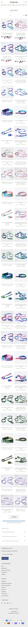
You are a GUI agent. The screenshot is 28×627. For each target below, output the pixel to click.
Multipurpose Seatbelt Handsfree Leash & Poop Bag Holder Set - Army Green (21, 469)
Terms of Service (5, 595)
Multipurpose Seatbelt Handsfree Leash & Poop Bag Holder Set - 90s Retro (21, 141)
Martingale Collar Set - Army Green (7, 427)
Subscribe (5, 558)
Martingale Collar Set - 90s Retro (7, 100)
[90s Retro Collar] (2, 36)
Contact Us (4, 589)
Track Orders (4, 572)
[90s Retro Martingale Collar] (3, 60)
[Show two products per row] (26, 15)
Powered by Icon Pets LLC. (14, 613)
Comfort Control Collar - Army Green (7, 447)
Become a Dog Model (6, 585)
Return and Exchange (6, 570)
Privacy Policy (4, 593)
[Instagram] (4, 603)
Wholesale (4, 581)
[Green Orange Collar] (9, 37)
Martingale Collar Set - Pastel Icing (7, 182)
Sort (10, 15)
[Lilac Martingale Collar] (12, 60)
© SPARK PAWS (14, 611)
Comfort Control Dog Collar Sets (7, 33)
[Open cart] (26, 2)
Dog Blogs (4, 591)
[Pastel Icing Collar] (3, 36)
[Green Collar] (9, 36)
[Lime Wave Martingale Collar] (7, 60)
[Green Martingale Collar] (10, 60)
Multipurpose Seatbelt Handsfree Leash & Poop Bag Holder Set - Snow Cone (21, 387)
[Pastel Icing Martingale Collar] (5, 60)
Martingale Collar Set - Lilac (20, 509)
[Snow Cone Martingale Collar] (2, 60)
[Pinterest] (7, 603)
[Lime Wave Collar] (5, 36)
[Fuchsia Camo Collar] (4, 37)
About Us (3, 587)
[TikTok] (10, 603)
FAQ (2, 566)
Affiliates (3, 574)
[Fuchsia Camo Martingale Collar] (6, 61)
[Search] (24, 2)
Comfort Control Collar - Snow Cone (7, 365)
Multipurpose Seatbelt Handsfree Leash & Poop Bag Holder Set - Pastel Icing (20, 223)
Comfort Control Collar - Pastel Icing (7, 202)
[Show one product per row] (23, 15)
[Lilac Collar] (12, 36)
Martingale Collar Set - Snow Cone (7, 345)
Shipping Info (4, 568)
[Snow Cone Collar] (10, 36)
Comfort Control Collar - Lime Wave (7, 284)
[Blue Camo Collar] (8, 37)
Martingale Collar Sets (7, 56)
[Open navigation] (1, 2)
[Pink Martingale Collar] (8, 61)
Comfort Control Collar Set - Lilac (7, 489)
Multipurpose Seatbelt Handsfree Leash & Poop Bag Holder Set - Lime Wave (21, 305)
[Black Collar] (7, 36)
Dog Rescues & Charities (7, 583)
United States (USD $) (13, 608)
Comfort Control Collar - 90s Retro (7, 120)
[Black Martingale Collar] (9, 60)
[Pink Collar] (6, 37)
